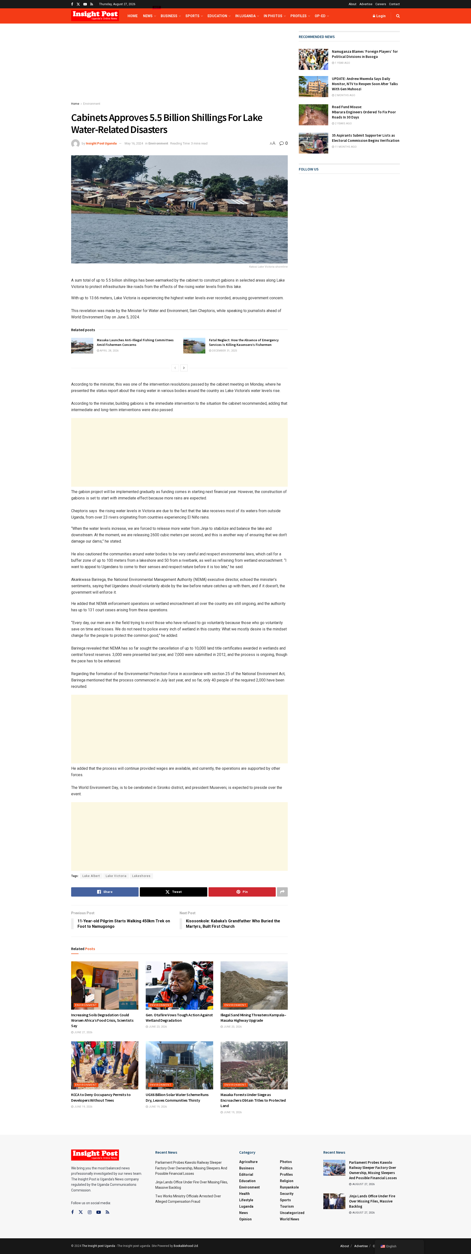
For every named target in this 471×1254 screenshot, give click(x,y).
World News (289, 1219)
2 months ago (344, 95)
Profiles (298, 16)
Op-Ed (320, 16)
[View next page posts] (184, 368)
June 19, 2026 (82, 1106)
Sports (192, 16)
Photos (286, 1162)
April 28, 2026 (108, 350)
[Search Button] (398, 16)
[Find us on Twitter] (78, 4)
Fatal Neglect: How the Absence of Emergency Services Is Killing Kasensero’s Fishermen (244, 342)
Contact (394, 4)
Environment (91, 103)
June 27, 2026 (82, 1032)
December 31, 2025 (224, 350)
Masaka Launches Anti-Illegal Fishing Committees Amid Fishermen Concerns (135, 342)
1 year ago (342, 63)
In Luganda (245, 16)
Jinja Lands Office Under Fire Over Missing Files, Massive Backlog (372, 1201)
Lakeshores (141, 876)
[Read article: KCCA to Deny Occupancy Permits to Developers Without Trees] (104, 1065)
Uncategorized (292, 1213)
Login (381, 16)
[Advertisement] (179, 67)
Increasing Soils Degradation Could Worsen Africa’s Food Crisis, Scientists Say (102, 1020)
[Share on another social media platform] (282, 892)
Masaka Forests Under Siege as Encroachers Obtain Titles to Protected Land (253, 1100)
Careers (380, 4)
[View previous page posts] (175, 368)
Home (133, 16)
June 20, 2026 (232, 1026)
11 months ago (345, 146)
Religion (286, 1181)
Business (169, 16)
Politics (286, 1168)
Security (286, 1194)
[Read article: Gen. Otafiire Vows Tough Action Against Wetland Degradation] (179, 985)
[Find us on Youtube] (85, 4)
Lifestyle (246, 1200)
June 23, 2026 (157, 1026)
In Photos (273, 16)
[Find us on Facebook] (72, 4)
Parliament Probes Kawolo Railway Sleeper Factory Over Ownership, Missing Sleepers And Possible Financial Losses (191, 1168)
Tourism (287, 1206)
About (352, 4)
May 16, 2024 (134, 143)
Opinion (245, 1219)
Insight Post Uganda (101, 143)
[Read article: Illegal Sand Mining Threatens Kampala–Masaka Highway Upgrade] (254, 985)
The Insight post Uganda (98, 1246)
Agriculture (248, 1162)
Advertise (365, 4)
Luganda (246, 1206)
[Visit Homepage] (95, 16)
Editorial (246, 1174)
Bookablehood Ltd (186, 1246)
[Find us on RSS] (91, 4)
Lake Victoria (116, 876)
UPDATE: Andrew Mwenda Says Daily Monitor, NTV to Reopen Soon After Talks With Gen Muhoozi (365, 83)
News (149, 13)
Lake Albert (91, 876)
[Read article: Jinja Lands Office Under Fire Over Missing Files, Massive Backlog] (334, 1201)
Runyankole (289, 1187)
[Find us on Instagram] (90, 1212)
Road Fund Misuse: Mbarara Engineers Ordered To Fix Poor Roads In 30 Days (364, 111)
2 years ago (343, 123)
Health (244, 1194)
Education (217, 16)
